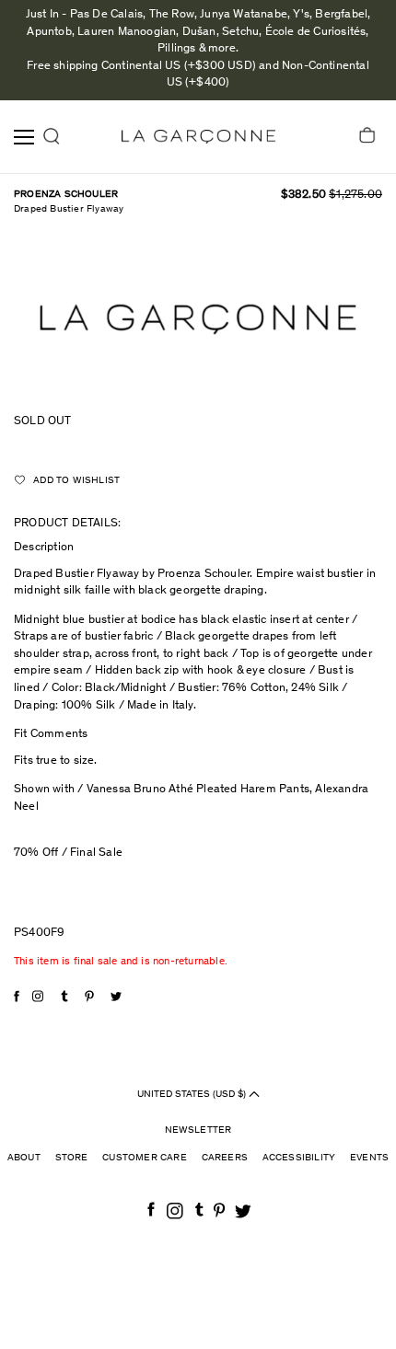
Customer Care (144, 1158)
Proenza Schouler (66, 195)
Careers (225, 1158)
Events (369, 1158)
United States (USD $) (193, 1094)
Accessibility (299, 1158)
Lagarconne (198, 137)
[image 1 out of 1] (198, 318)
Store (71, 1158)
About (24, 1158)
